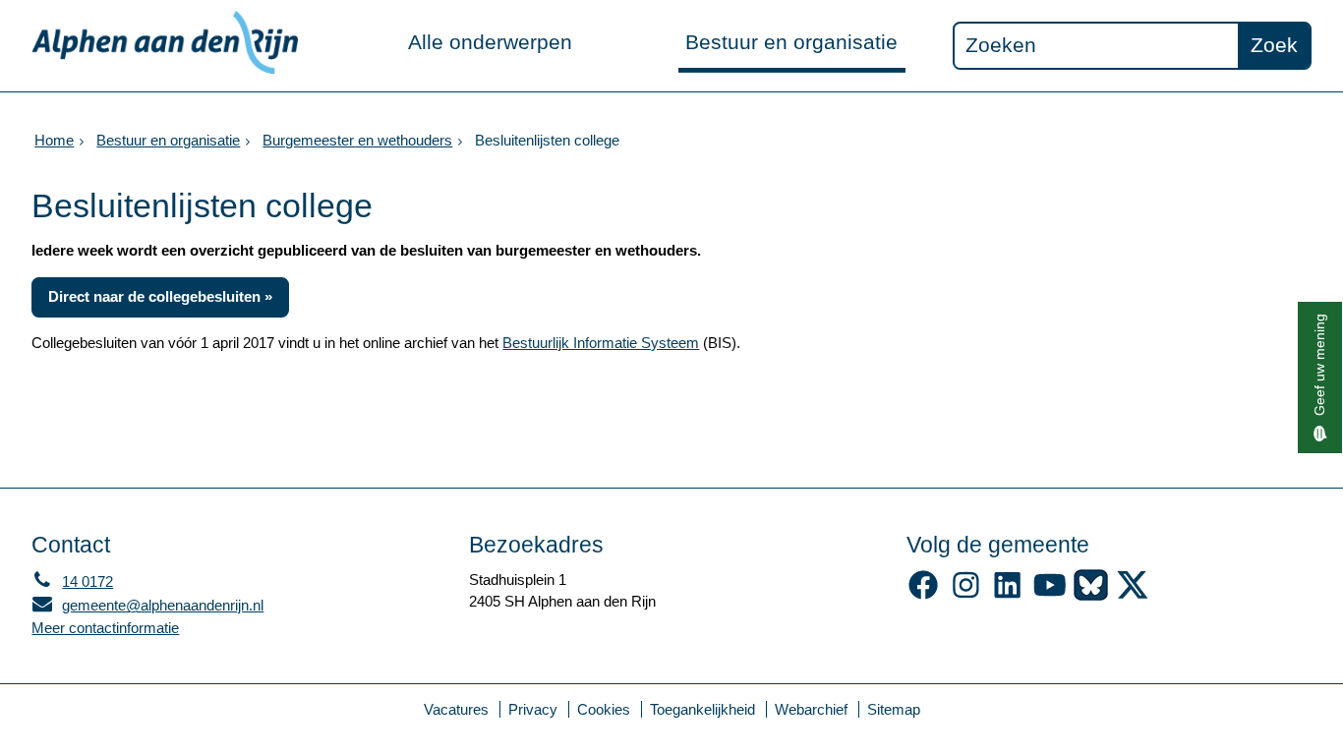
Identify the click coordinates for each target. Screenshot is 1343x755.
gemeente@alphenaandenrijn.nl (147, 605)
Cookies (603, 709)
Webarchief (811, 709)
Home (54, 140)
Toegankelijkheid (702, 709)
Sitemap (893, 709)
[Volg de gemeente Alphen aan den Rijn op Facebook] (923, 595)
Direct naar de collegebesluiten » (160, 296)
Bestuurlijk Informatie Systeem (600, 342)
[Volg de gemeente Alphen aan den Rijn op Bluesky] (1091, 595)
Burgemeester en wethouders (357, 140)
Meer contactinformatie (105, 627)
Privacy (532, 709)
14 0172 (72, 581)
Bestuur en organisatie (791, 41)
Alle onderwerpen (490, 41)
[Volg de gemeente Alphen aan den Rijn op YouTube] (1049, 595)
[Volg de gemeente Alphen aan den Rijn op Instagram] (966, 595)
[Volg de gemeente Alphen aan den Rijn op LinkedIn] (1007, 595)
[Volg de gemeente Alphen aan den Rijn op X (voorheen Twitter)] (1133, 595)
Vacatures (456, 709)
